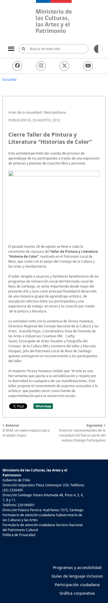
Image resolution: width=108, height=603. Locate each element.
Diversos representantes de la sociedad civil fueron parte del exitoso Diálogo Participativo (82, 433)
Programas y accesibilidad (77, 567)
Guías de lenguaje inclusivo (77, 576)
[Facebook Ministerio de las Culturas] (17, 66)
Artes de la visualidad (24, 112)
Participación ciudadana (77, 584)
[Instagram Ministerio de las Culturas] (41, 66)
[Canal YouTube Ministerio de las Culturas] (88, 66)
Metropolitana (55, 112)
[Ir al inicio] (54, 17)
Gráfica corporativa (77, 593)
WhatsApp (43, 406)
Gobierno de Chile (16, 480)
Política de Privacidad (18, 534)
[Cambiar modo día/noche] (98, 48)
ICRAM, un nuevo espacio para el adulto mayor (26, 430)
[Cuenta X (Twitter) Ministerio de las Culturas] (64, 66)
